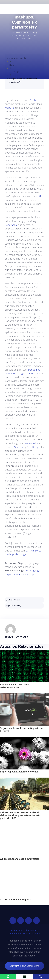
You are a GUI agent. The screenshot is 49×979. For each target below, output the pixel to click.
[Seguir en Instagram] (28, 920)
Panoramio (11, 224)
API (40, 196)
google (28, 570)
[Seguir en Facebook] (12, 920)
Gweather (19, 447)
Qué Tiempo (33, 447)
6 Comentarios (24, 38)
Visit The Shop (33, 933)
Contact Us (20, 933)
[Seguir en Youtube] (36, 920)
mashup (29, 574)
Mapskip (9, 107)
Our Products (18, 930)
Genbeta (34, 100)
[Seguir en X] (20, 920)
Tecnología (30, 35)
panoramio (18, 574)
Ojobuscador (31, 443)
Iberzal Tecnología (26, 32)
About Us (29, 930)
